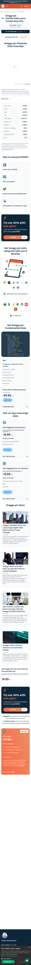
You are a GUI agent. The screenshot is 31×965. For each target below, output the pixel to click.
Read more (15, 954)
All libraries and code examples (16, 294)
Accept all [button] (8, 961)
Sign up (26, 6)
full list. (22, 765)
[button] (15, 956)
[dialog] (15, 955)
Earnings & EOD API (11, 37)
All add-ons (17, 316)
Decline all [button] (22, 961)
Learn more (18, 2)
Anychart (28, 84)
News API (24, 37)
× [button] (29, 947)
